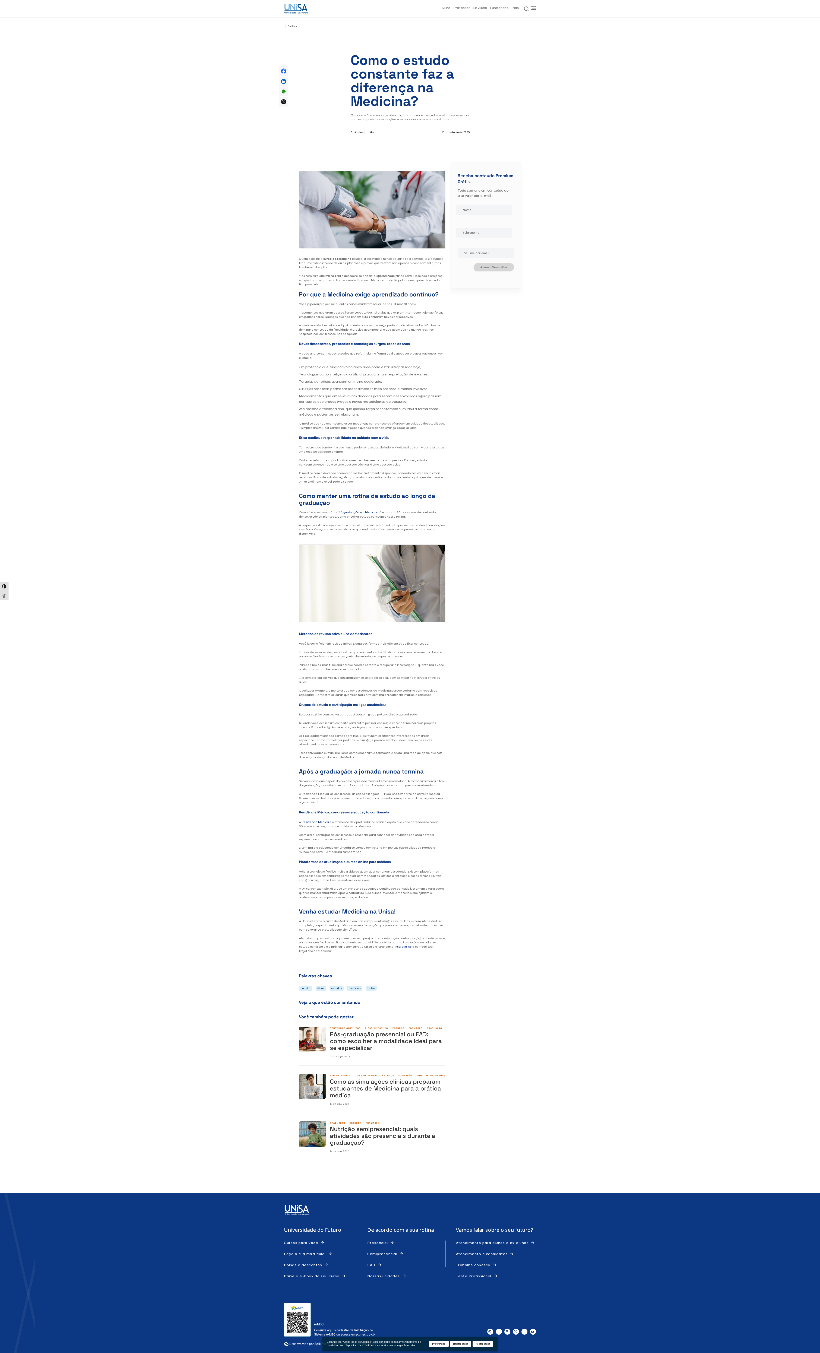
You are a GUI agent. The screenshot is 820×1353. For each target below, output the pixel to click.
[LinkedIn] (524, 1332)
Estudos (398, 1028)
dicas (320, 988)
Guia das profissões (431, 1075)
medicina (355, 988)
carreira (305, 988)
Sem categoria (340, 1075)
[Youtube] (533, 1332)
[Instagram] (507, 1332)
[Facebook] (499, 1332)
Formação (415, 1028)
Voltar (292, 26)
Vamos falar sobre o (480, 1229)
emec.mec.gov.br (363, 1334)
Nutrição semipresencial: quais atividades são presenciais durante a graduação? (382, 1135)
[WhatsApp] (490, 1332)
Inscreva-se (403, 947)
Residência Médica (315, 822)
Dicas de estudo (376, 1028)
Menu (533, 8)
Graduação (434, 1028)
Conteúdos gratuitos (345, 1028)
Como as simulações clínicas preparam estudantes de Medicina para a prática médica (385, 1088)
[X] (516, 1332)
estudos (336, 988)
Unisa (371, 988)
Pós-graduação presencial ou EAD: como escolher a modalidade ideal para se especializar (386, 1041)
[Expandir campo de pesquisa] (526, 8)
